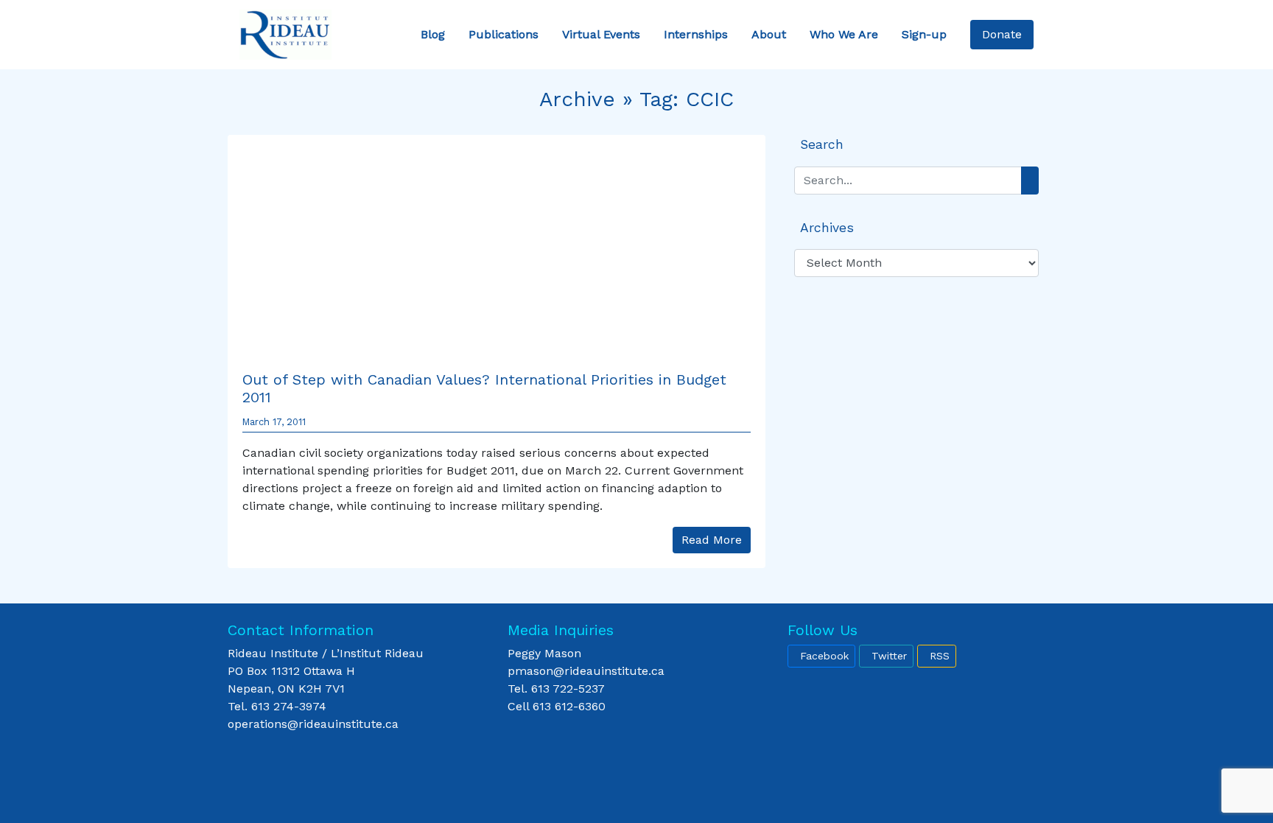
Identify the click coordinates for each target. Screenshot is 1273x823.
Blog (433, 34)
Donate (1002, 34)
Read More (711, 540)
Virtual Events (601, 34)
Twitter (889, 656)
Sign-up (924, 34)
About (768, 34)
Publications (504, 34)
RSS (940, 656)
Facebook (824, 656)
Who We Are (844, 34)
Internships (696, 34)
